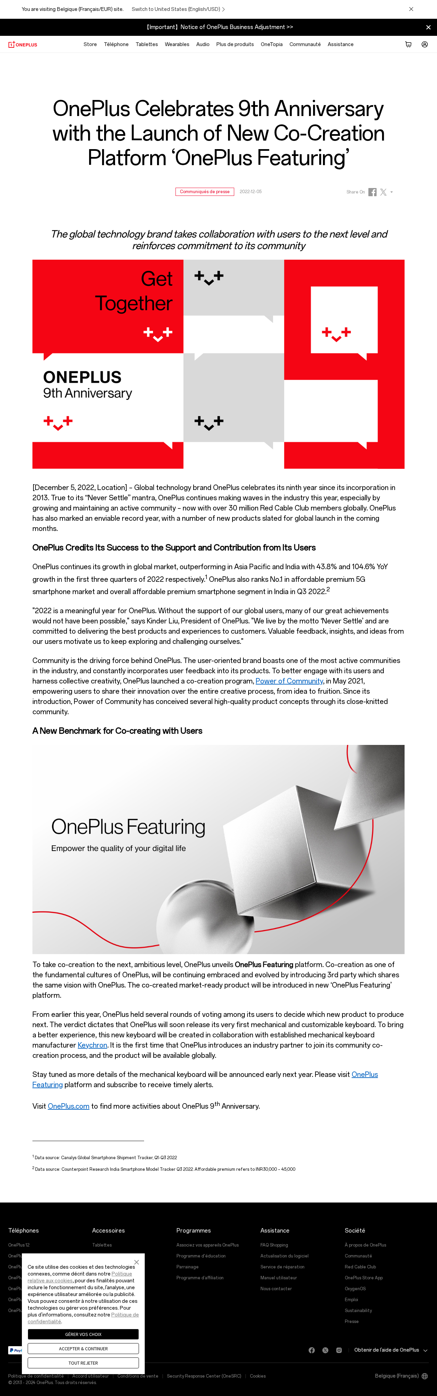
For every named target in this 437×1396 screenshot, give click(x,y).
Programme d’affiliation (200, 1278)
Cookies (258, 1376)
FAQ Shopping (274, 1245)
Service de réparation (282, 1267)
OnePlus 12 (18, 1245)
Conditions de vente (137, 1376)
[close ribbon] (428, 27)
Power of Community (289, 681)
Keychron (92, 1045)
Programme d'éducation (201, 1256)
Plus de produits (235, 44)
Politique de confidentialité (36, 1376)
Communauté (305, 44)
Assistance (341, 44)
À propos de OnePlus (365, 1245)
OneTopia (272, 44)
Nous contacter (276, 1288)
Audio (203, 44)
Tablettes (147, 44)
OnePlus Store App (364, 1278)
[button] (136, 1261)
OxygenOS (355, 1288)
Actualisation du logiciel (284, 1256)
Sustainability (358, 1310)
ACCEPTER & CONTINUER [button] (83, 1348)
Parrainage (188, 1267)
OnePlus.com (68, 1106)
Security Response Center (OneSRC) (204, 1376)
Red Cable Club (360, 1267)
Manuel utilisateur (278, 1278)
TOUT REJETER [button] (83, 1363)
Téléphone (116, 44)
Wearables (177, 44)
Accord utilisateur (90, 1376)
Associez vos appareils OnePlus (208, 1245)
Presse (352, 1321)
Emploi (351, 1299)
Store (90, 44)
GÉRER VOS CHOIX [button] (83, 1334)
